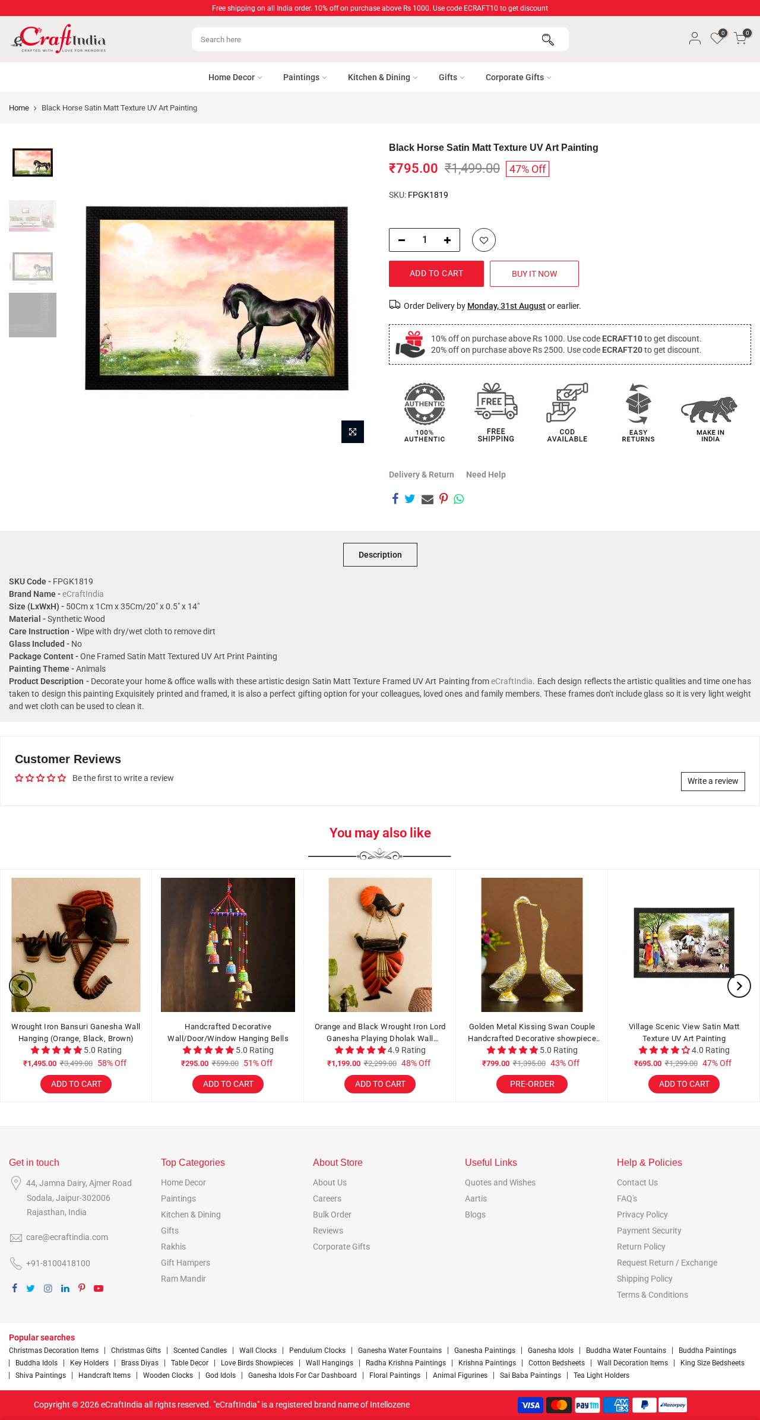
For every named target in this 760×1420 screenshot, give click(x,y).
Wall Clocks (258, 1350)
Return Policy (641, 1246)
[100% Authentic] (424, 412)
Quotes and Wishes (500, 1182)
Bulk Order (332, 1214)
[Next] (350, 295)
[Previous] (83, 295)
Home (19, 108)
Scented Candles (200, 1350)
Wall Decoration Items (632, 1363)
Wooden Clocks (168, 1375)
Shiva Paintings (40, 1375)
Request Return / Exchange (667, 1262)
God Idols (220, 1375)
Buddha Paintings (707, 1350)
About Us (330, 1182)
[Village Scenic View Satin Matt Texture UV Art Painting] (684, 945)
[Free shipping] (495, 412)
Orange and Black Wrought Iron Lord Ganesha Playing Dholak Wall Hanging (380, 1033)
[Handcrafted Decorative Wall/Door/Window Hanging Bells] (228, 945)
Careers (327, 1198)
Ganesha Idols (551, 1350)
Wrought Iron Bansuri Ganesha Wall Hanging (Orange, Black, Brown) (76, 1032)
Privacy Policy (642, 1214)
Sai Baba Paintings (530, 1375)
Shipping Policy (645, 1278)
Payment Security (649, 1230)
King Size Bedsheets (712, 1363)
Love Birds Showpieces (257, 1363)
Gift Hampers (185, 1262)
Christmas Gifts (136, 1350)
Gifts (448, 77)
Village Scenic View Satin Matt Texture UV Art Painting (684, 1032)
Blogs (475, 1214)
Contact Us (637, 1182)
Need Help (486, 474)
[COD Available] (567, 412)
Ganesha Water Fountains (400, 1350)
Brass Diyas (140, 1363)
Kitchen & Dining (379, 77)
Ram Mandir (183, 1278)
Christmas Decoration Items (54, 1350)
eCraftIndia (83, 594)
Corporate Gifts (515, 77)
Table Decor (189, 1363)
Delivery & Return (421, 474)
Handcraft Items (104, 1375)
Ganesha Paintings (484, 1350)
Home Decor (231, 77)
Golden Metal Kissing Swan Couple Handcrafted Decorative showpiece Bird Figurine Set (532, 1033)
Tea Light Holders (601, 1375)
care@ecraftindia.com (67, 1237)
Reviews (328, 1230)
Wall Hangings (329, 1363)
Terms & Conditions (652, 1294)
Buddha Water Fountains (626, 1350)
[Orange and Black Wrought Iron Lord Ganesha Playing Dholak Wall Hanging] (380, 945)
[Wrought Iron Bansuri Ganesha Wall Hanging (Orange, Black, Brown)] (76, 945)
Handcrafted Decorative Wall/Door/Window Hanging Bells (228, 1032)
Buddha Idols (36, 1363)
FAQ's (627, 1198)
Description (380, 554)
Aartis (476, 1198)
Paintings (301, 77)
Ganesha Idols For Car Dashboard (302, 1375)
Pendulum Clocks (317, 1350)
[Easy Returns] (638, 412)
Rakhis (173, 1246)
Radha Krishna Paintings (406, 1363)
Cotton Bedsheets (556, 1363)
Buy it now (534, 274)
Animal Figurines (460, 1375)
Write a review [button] (713, 781)
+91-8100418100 (58, 1263)
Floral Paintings (394, 1375)
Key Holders (89, 1363)
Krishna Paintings (487, 1363)
